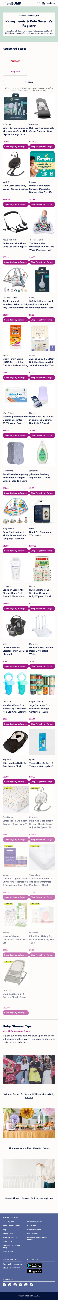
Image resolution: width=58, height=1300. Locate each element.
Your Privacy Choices (35, 1222)
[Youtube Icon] (26, 1284)
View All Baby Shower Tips (15, 1031)
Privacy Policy (8, 1241)
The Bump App (8, 1222)
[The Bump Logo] (14, 3)
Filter (30, 82)
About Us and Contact (11, 1226)
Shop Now (15, 71)
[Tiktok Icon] (9, 1284)
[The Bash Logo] (18, 1264)
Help (4, 1230)
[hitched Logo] (5, 1267)
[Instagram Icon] (15, 1284)
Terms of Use (8, 1251)
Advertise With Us (10, 1237)
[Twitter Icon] (31, 1284)
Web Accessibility (34, 1230)
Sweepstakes (8, 1233)
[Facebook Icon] (4, 1284)
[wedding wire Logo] (16, 1267)
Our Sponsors (32, 1233)
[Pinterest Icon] (20, 1284)
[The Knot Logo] (7, 1264)
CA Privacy (31, 1226)
